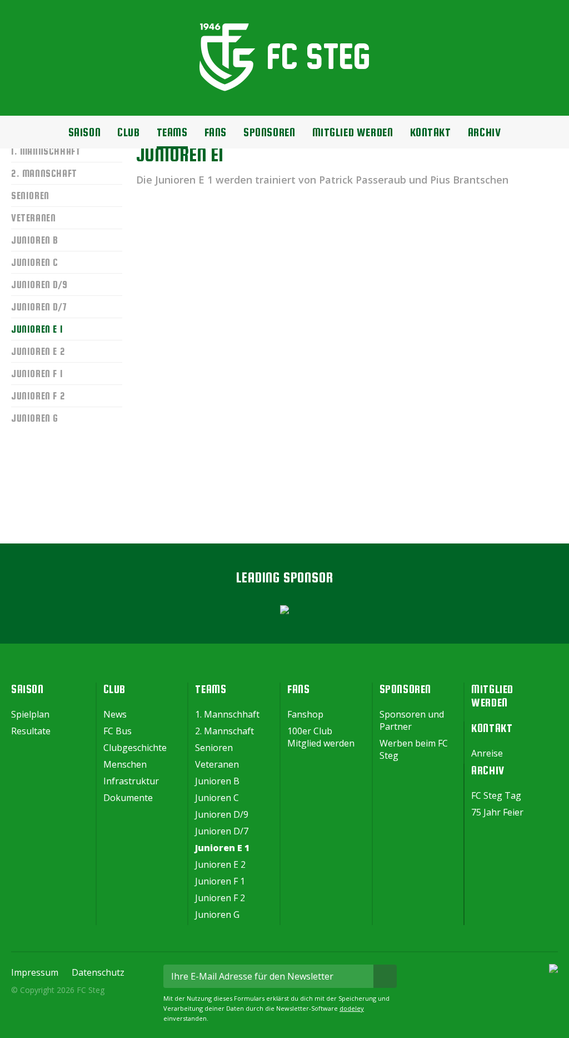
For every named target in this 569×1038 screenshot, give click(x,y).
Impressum (34, 972)
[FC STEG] (284, 88)
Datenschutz (98, 972)
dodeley (352, 1008)
